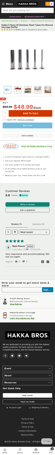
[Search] (27, 10)
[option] (27, 58)
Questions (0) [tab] (38, 224)
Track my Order (27, 402)
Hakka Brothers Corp (9, 21)
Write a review (27, 204)
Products (24, 21)
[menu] (3, 4)
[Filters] (15, 232)
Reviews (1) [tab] (16, 224)
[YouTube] (26, 355)
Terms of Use (27, 427)
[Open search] (8, 232)
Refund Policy (27, 435)
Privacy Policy (27, 423)
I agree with (11, 120)
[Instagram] (12, 355)
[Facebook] (5, 355)
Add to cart (30, 113)
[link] (20, 450)
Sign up (47, 289)
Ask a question (27, 210)
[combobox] (27, 10)
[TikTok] (19, 355)
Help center (27, 395)
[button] (7, 29)
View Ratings (16, 304)
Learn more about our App (22, 318)
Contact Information (27, 431)
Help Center (16, 17)
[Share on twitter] (48, 261)
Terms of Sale (27, 419)
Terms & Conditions (25, 120)
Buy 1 (5, 103)
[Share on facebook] (42, 261)
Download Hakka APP (35, 17)
